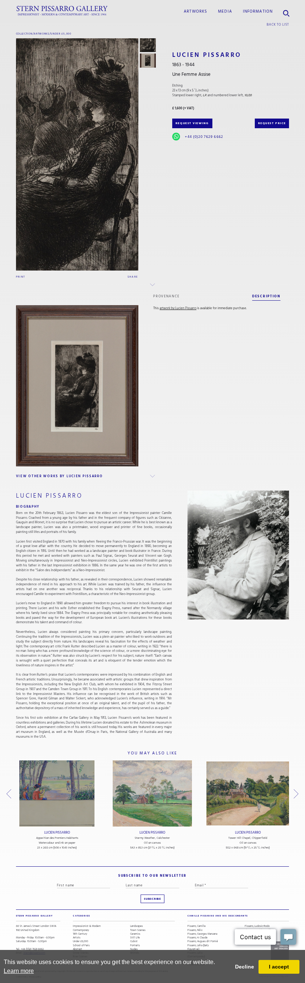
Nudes (134, 949)
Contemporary (81, 930)
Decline (244, 967)
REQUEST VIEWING (192, 123)
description (266, 296)
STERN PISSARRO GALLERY (34, 916)
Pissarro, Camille (196, 926)
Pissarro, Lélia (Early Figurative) (198, 947)
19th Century (80, 934)
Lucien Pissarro (57, 832)
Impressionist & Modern (87, 926)
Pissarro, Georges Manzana (202, 934)
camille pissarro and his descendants (217, 916)
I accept (279, 967)
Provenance (166, 296)
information (258, 11)
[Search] (286, 11)
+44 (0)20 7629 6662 (204, 137)
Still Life (135, 938)
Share (133, 277)
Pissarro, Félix (194, 930)
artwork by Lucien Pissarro (178, 308)
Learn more (19, 971)
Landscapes (136, 926)
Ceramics (135, 934)
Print (20, 277)
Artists (76, 938)
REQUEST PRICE (272, 123)
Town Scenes (137, 930)
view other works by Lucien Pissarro (59, 476)
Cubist (134, 941)
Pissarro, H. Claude (197, 938)
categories (81, 916)
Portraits (135, 945)
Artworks (195, 11)
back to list (278, 24)
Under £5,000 (61, 34)
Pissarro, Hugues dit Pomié (202, 941)
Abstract (77, 949)
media (225, 11)
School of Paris (81, 945)
